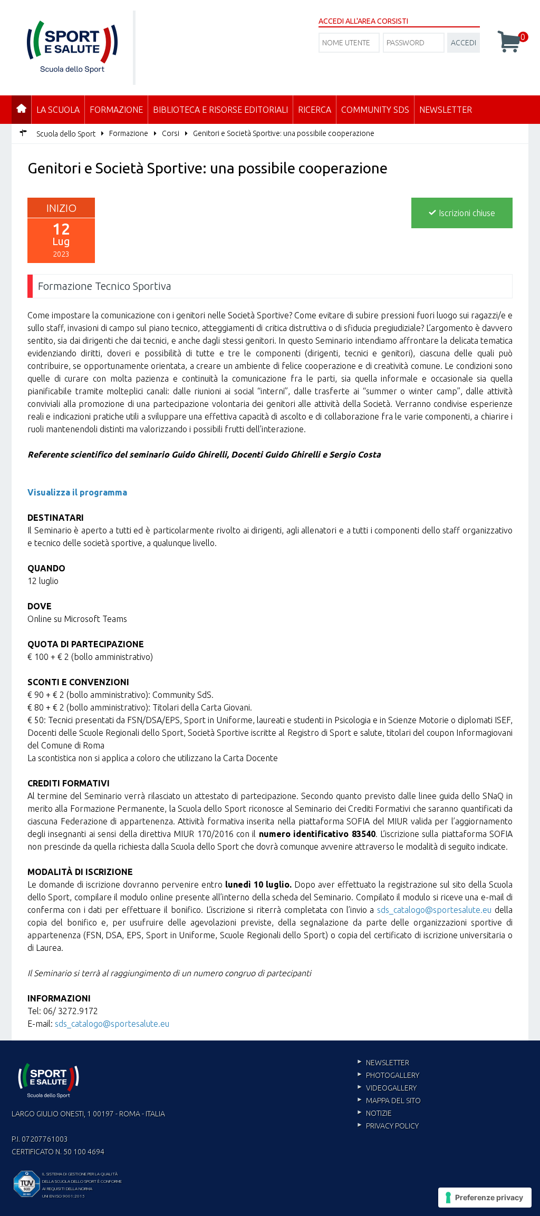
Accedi (463, 42)
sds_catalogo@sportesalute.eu (434, 910)
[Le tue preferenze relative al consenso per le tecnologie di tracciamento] (485, 1198)
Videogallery (391, 1088)
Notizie (379, 1113)
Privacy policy (392, 1126)
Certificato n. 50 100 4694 (58, 1151)
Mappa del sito (393, 1100)
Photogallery (392, 1075)
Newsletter (445, 109)
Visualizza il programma (77, 492)
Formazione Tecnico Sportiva (104, 286)
